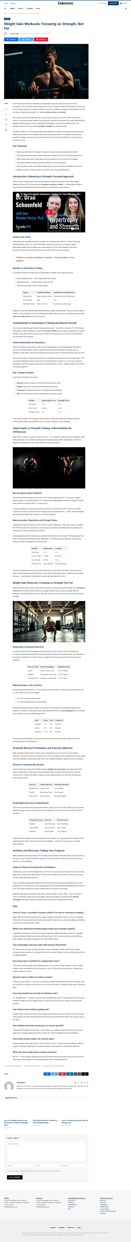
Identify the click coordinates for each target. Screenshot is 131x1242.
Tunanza (71, 1207)
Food (38, 8)
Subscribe (113, 3)
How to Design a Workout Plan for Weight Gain (75, 1122)
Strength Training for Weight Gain (53, 1066)
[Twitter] (6, 114)
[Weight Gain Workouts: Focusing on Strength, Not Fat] (46, 71)
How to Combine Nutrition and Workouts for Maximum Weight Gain (16, 1123)
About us (103, 1200)
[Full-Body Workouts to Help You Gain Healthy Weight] (46, 1110)
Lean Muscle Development (13, 1066)
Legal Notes (104, 1205)
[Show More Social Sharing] (51, 39)
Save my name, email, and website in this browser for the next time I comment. (34, 1171)
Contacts (103, 1202)
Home (6, 3)
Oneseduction (72, 1205)
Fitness (20, 8)
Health (12, 8)
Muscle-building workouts (32, 1066)
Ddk (69, 1209)
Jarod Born (14, 33)
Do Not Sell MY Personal (108, 1211)
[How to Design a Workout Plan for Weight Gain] (75, 1110)
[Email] (6, 130)
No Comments (36, 33)
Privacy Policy (104, 1209)
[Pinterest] (6, 125)
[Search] (126, 8)
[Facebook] (6, 109)
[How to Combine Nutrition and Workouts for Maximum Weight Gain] (17, 1110)
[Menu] (5, 8)
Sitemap (103, 1213)
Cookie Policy (104, 1207)
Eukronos (71, 1202)
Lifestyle (30, 8)
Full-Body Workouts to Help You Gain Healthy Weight (45, 1122)
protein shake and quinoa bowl (67, 886)
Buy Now (13, 3)
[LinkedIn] (6, 119)
